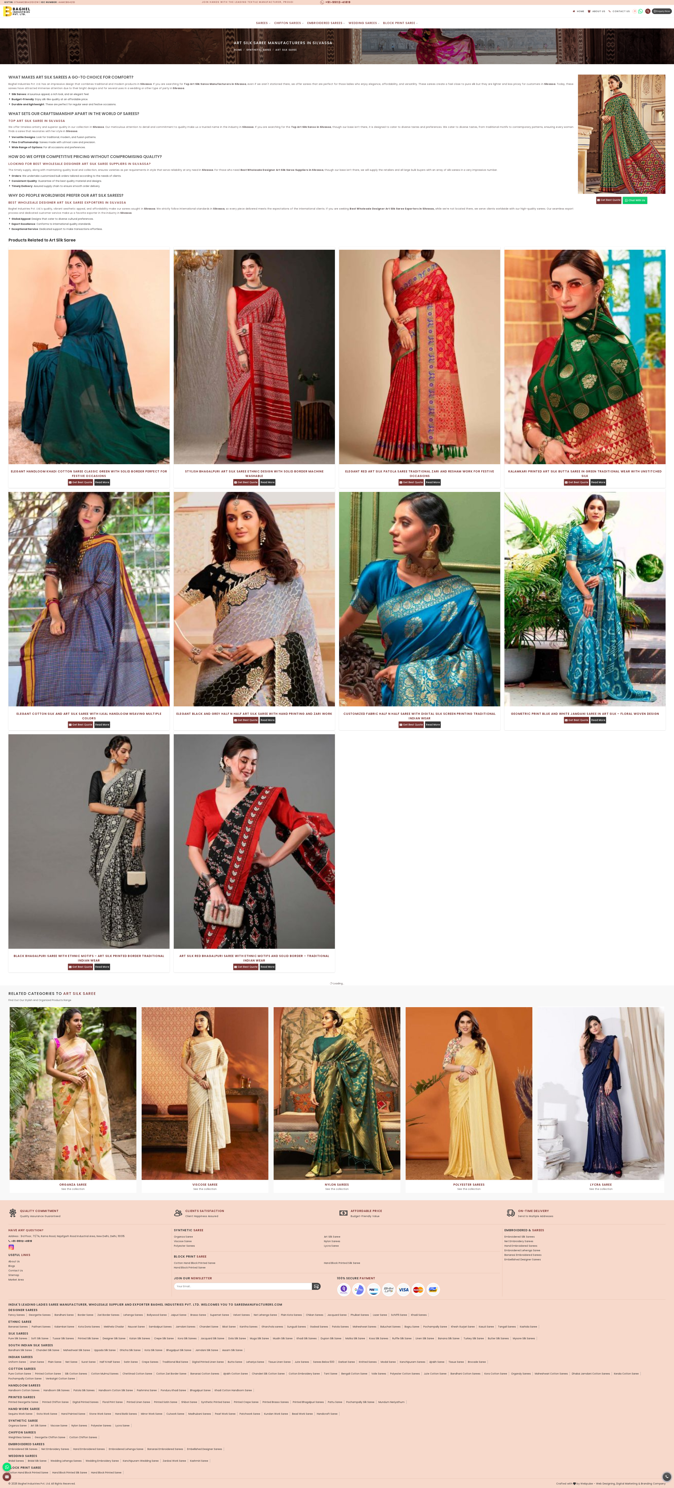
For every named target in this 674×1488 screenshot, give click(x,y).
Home (580, 11)
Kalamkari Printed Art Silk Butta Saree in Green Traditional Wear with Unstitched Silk (585, 473)
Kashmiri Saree (199, 1461)
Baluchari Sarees (390, 1326)
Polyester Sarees (184, 1246)
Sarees (262, 23)
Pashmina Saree (147, 1390)
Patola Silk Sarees (84, 1390)
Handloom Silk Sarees (57, 1390)
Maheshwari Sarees (364, 1326)
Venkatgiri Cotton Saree (60, 1378)
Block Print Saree (399, 23)
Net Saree (71, 1362)
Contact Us (621, 11)
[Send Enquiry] (7, 1477)
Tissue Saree (456, 1362)
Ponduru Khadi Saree (173, 1390)
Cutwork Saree (175, 1414)
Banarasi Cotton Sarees (204, 1373)
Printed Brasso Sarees (276, 1402)
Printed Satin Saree (165, 1402)
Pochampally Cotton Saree (25, 1378)
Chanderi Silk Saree (47, 1350)
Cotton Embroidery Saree (304, 1373)
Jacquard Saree (337, 1315)
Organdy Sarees (521, 1373)
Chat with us (636, 200)
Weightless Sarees (19, 1437)
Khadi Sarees (419, 1315)
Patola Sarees (340, 1326)
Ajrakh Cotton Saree (235, 1373)
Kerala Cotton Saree (626, 1373)
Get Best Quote (610, 200)
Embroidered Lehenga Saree (522, 1250)
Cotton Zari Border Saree (171, 1373)
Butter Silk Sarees (498, 1338)
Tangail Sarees (507, 1326)
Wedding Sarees (363, 23)
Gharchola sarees (272, 1326)
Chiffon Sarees (287, 23)
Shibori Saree (189, 1402)
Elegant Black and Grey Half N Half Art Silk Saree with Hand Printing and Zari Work (254, 714)
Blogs (11, 1266)
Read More (102, 482)
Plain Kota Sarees (291, 1315)
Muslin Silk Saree (283, 1338)
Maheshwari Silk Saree (76, 1350)
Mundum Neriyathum (391, 1402)
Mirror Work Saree (151, 1414)
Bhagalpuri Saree (200, 1390)
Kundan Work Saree (276, 1414)
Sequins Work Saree (20, 1414)
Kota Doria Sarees (89, 1326)
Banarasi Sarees (18, 1326)
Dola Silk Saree (237, 1338)
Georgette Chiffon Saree (50, 1437)
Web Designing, (606, 1483)
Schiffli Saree (399, 1315)
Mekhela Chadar (114, 1326)
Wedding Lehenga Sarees (66, 1461)
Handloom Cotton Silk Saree (116, 1390)
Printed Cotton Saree (48, 1373)
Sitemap (13, 1275)
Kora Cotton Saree (495, 1373)
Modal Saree (388, 1362)
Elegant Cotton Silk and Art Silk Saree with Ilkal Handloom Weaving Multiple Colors (88, 716)
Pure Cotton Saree (19, 1373)
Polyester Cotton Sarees (405, 1373)
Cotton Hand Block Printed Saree (194, 1263)
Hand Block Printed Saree (190, 1267)
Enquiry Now (663, 11)
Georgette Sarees (40, 1315)
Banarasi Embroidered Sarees (522, 1255)
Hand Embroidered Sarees (520, 1246)
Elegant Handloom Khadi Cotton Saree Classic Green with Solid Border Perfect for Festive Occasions (89, 473)
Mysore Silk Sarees (524, 1338)
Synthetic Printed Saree (215, 1402)
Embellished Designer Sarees (522, 1259)
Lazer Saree (380, 1315)
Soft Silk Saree (39, 1338)
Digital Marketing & (628, 1483)
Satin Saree (131, 1362)
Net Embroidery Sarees (518, 1241)
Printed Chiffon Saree (55, 1402)
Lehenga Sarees (133, 1315)
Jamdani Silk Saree (206, 1350)
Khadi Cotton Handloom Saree (233, 1390)
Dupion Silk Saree (331, 1338)
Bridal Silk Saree (37, 1461)
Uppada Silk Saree (105, 1350)
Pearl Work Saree (225, 1414)
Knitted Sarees (368, 1362)
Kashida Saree (528, 1326)
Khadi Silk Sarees (307, 1338)
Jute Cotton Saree (435, 1373)
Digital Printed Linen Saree (208, 1362)
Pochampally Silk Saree (360, 1402)
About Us (598, 11)
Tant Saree (330, 1373)
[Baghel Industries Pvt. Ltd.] (31, 11)
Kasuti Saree (486, 1326)
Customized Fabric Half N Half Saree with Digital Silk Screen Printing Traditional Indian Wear (419, 716)
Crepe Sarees (150, 1362)
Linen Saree (37, 1362)
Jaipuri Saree (178, 1315)
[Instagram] (635, 11)
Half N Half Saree (110, 1362)
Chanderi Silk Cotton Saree (268, 1373)
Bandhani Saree (64, 1315)
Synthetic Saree (258, 50)
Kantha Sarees (248, 1326)
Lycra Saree (331, 1246)
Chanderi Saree (208, 1326)
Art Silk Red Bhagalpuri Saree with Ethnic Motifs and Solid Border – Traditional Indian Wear (254, 958)
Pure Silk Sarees (17, 1338)
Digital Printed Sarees (85, 1402)
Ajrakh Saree (436, 1362)
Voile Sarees (378, 1373)
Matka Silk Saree (355, 1338)
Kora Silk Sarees (187, 1338)
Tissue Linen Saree (279, 1362)
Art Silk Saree (332, 1236)
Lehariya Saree (255, 1362)
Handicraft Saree (327, 1414)
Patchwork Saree (250, 1414)
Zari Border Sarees (108, 1315)
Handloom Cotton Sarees (23, 1390)
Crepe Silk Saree (164, 1338)
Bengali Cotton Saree (354, 1373)
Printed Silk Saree (88, 1338)
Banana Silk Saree (449, 1338)
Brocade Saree (477, 1362)
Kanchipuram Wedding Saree (141, 1461)
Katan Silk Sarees (140, 1338)
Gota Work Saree (47, 1414)
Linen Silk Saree (425, 1338)
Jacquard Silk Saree (212, 1338)
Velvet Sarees (241, 1315)
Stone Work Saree (100, 1414)
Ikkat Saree (229, 1326)
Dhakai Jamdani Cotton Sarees (591, 1373)
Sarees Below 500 (323, 1362)
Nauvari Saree (136, 1326)
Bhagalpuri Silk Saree (178, 1350)
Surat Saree (88, 1362)
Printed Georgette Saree (23, 1402)
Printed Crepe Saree (246, 1402)
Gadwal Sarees (319, 1326)
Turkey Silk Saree (474, 1338)
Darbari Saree (346, 1362)
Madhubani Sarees (199, 1414)
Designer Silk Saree (114, 1338)
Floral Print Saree (113, 1402)
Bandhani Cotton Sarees (465, 1373)
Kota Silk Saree (153, 1350)
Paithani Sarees (41, 1326)
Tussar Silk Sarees (63, 1338)
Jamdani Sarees (185, 1326)
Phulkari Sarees (360, 1315)
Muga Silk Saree (259, 1338)
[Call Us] (667, 1477)
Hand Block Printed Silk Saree (342, 1263)
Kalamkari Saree (64, 1326)
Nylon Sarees (332, 1241)
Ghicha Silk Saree (130, 1350)
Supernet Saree (219, 1315)
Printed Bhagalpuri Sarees (308, 1402)
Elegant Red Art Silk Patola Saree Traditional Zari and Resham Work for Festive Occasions (419, 473)
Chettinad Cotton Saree (137, 1373)
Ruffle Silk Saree (402, 1338)
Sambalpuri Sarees (160, 1326)
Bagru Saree (412, 1326)
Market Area (16, 1279)
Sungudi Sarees (296, 1326)
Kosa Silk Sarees (378, 1338)
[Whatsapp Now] (7, 1467)
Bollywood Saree (157, 1315)
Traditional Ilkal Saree (175, 1362)
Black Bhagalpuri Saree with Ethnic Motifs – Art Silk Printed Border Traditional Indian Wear (89, 958)
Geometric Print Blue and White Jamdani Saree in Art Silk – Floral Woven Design (585, 714)
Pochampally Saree (435, 1326)
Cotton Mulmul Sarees (104, 1373)
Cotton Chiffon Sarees (83, 1437)
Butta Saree (235, 1362)
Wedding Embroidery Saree (102, 1461)
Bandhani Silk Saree (20, 1350)
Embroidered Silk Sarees (519, 1236)
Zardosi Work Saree (174, 1461)
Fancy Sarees (16, 1315)
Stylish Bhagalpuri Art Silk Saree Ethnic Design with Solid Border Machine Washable (254, 473)
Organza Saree (183, 1236)
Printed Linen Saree (138, 1402)
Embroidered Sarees (325, 23)
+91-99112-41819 (21, 1241)
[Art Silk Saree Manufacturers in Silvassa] (622, 134)
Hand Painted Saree (73, 1414)
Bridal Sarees (16, 1461)
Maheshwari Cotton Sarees (551, 1373)
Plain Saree (54, 1362)
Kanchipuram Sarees (412, 1362)
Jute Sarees (302, 1362)
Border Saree (85, 1315)
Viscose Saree (183, 1241)
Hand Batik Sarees (126, 1414)
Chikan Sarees (314, 1315)
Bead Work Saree (302, 1414)
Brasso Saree (198, 1315)
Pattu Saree (335, 1402)
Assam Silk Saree (232, 1350)
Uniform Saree (17, 1362)
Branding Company (653, 1483)
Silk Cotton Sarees (76, 1373)
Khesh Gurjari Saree (463, 1326)
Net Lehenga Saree (265, 1315)
